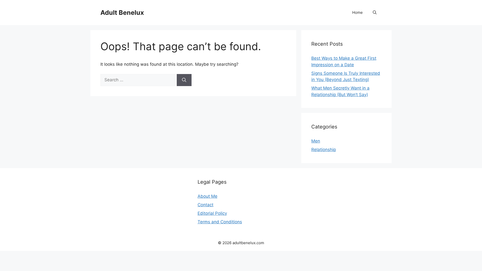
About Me (207, 196)
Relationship (323, 149)
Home (357, 12)
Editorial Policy (212, 213)
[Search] (184, 80)
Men (315, 141)
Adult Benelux (122, 12)
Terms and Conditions (220, 221)
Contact (205, 204)
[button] (375, 12)
